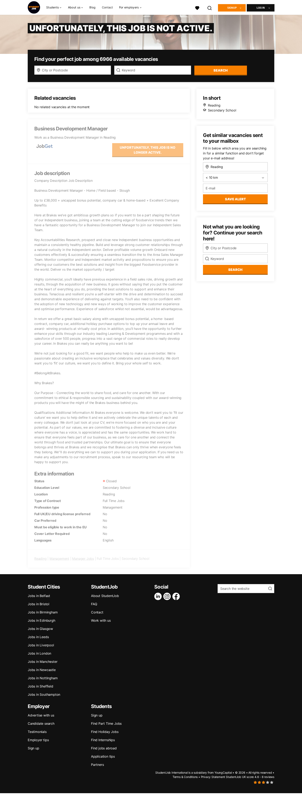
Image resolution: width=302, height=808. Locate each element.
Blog (92, 7)
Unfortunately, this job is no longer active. (147, 149)
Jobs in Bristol (38, 604)
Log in (261, 7)
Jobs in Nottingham (43, 678)
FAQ (94, 604)
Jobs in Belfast (39, 596)
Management (59, 558)
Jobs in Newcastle (42, 670)
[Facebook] (176, 596)
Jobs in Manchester (42, 662)
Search (220, 70)
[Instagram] (167, 596)
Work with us (101, 620)
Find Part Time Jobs (106, 723)
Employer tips (38, 740)
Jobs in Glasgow (40, 629)
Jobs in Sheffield (40, 686)
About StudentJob (105, 596)
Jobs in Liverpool (41, 645)
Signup (232, 7)
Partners (97, 765)
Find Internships (103, 740)
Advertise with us (41, 715)
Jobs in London (39, 653)
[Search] (210, 7)
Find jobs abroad (104, 748)
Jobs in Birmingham (43, 612)
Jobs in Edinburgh (41, 620)
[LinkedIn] (158, 596)
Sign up (33, 748)
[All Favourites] (197, 7)
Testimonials (37, 732)
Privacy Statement (213, 777)
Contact (107, 7)
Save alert (235, 199)
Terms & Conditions (185, 777)
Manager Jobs (83, 558)
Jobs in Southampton (44, 694)
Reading (40, 558)
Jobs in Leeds (38, 637)
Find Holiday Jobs (105, 732)
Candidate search (41, 723)
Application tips (103, 756)
